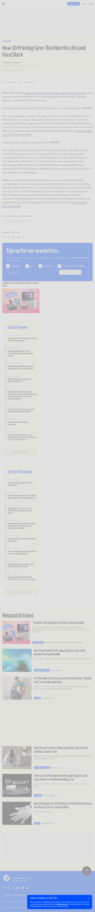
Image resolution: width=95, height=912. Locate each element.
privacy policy (62, 904)
